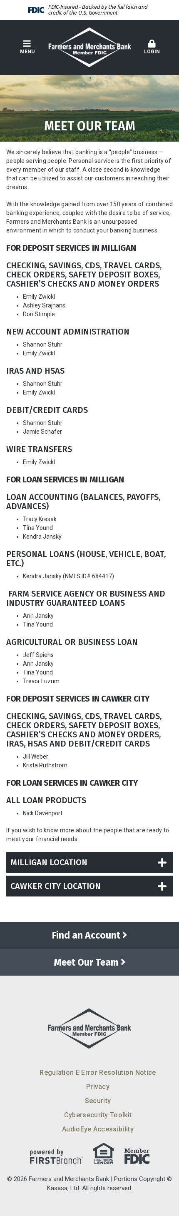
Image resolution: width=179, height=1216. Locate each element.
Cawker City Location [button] (55, 886)
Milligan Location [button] (48, 862)
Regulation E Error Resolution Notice (98, 1072)
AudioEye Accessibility (98, 1129)
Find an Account (86, 935)
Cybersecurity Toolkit (98, 1115)
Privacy (97, 1087)
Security (98, 1101)
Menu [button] (27, 52)
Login (152, 52)
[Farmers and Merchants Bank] (89, 47)
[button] (152, 47)
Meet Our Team (86, 962)
